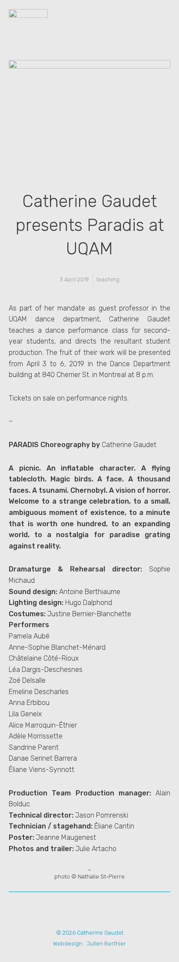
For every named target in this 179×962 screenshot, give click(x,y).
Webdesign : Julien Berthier (89, 943)
